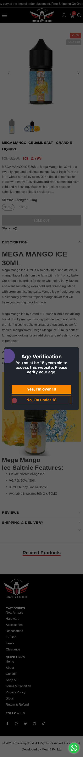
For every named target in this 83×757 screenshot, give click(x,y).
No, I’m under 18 (41, 400)
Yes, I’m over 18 (41, 389)
